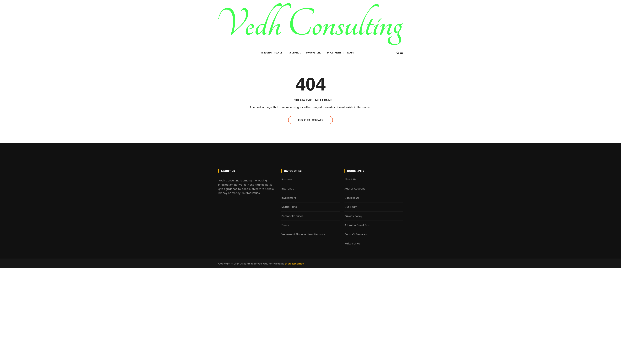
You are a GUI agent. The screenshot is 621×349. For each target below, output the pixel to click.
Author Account (354, 188)
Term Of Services (355, 234)
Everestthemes (294, 263)
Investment (334, 52)
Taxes (350, 52)
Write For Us (352, 243)
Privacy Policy (353, 216)
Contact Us (351, 198)
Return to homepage (310, 120)
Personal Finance (271, 52)
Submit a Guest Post (357, 225)
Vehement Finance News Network (303, 234)
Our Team (350, 207)
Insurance (294, 52)
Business (286, 179)
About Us (350, 179)
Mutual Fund (314, 52)
